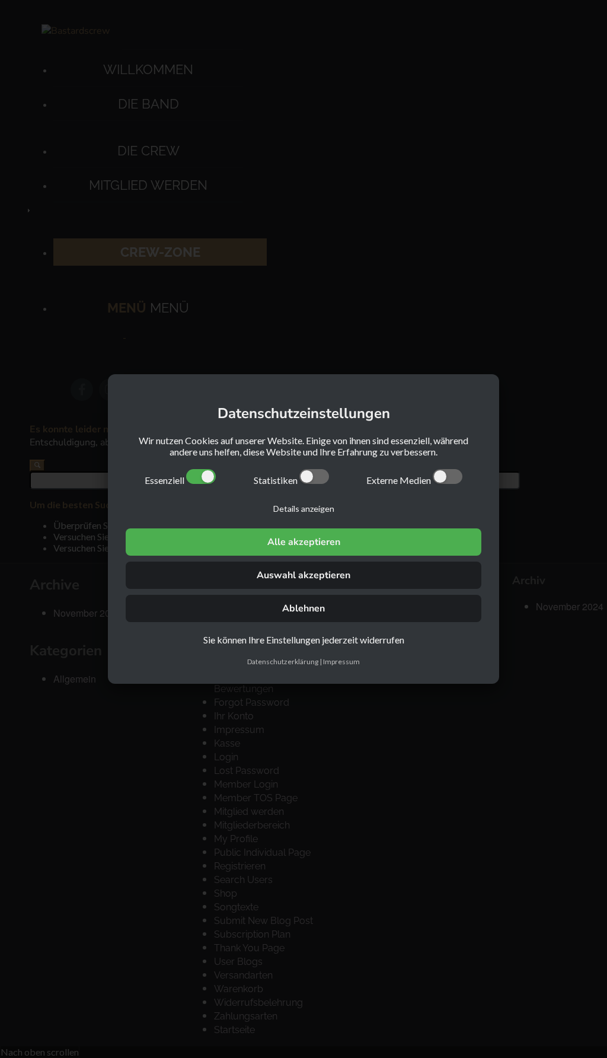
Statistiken (276, 480)
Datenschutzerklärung (282, 661)
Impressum (341, 661)
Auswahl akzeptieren (303, 575)
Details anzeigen (303, 508)
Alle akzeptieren (303, 542)
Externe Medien (399, 480)
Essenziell (165, 480)
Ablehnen (303, 608)
